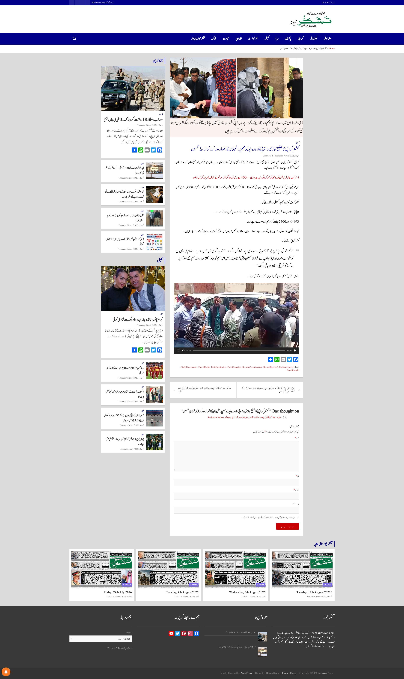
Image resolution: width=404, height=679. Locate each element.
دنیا (277, 38)
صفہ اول (327, 38)
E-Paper (327, 584)
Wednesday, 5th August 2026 (247, 592)
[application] (236, 318)
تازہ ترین (158, 60)
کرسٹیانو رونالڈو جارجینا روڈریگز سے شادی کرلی (138, 319)
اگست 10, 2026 (139, 401)
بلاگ (213, 38)
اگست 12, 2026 (157, 125)
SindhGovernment (189, 367)
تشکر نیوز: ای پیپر (323, 544)
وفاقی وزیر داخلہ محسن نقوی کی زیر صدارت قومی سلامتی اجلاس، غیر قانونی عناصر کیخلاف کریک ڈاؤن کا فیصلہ (204, 390)
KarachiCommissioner (252, 367)
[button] (236, 318)
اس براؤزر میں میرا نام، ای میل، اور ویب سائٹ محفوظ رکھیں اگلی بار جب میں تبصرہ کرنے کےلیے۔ (268, 517)
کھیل (266, 38)
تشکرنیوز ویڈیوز (198, 38)
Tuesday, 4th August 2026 (182, 592)
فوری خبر (313, 38)
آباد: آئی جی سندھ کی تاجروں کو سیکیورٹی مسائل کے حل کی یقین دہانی (237, 647)
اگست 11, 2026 (139, 377)
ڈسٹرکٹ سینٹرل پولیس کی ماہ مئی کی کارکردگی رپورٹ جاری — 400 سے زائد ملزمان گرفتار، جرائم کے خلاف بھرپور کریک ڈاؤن (246, 177)
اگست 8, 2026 (139, 449)
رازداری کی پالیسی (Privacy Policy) (103, 2)
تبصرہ (297, 438)
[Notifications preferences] (6, 671)
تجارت (226, 38)
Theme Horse (272, 673)
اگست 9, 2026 (139, 425)
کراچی (300, 38)
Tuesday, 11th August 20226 (314, 592)
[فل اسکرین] (178, 350)
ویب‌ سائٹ (296, 504)
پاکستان (288, 38)
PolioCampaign (234, 367)
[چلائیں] (295, 350)
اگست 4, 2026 (194, 596)
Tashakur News (282, 155)
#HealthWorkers (286, 367)
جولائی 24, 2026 (126, 596)
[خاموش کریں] (183, 350)
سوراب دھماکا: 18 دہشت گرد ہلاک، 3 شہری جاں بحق (133, 119)
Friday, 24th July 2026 (118, 592)
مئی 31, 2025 (294, 155)
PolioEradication (218, 367)
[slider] (239, 350)
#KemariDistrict (270, 367)
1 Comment (268, 155)
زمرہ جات (129, 632)
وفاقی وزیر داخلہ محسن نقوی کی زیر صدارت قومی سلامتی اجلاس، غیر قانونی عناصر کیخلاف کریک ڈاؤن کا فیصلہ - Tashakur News (244, 417)
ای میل (296, 490)
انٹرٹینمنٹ (253, 38)
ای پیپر (239, 38)
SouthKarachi (293, 370)
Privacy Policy (289, 673)
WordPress (246, 673)
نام (297, 476)
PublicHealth (204, 367)
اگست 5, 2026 (260, 596)
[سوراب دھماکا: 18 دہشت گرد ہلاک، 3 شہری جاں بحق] (262, 636)
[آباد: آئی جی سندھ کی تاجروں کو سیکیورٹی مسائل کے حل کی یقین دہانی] (262, 652)
